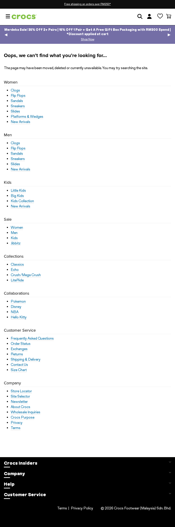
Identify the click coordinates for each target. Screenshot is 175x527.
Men (14, 233)
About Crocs (20, 407)
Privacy (17, 423)
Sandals (17, 101)
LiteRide (17, 280)
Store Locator (21, 391)
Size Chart (19, 370)
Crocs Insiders (20, 463)
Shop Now (87, 39)
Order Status (21, 344)
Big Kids (17, 196)
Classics (17, 264)
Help (9, 484)
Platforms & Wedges (27, 117)
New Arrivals (20, 122)
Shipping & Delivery (26, 359)
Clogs (15, 90)
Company (14, 473)
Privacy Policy (82, 508)
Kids (14, 238)
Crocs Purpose (22, 417)
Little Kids (18, 191)
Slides (15, 111)
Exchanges (19, 349)
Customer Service (25, 494)
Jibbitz (16, 243)
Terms (16, 428)
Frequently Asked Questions (32, 338)
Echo (15, 270)
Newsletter (19, 402)
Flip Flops (18, 96)
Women (17, 227)
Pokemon (18, 301)
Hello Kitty (19, 317)
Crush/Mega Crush (26, 275)
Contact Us (19, 365)
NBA (14, 312)
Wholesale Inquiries (25, 412)
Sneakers (18, 106)
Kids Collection (22, 201)
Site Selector (20, 396)
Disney (16, 307)
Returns (17, 354)
